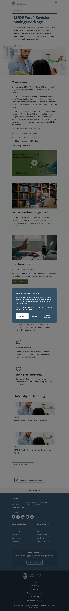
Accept (21, 316)
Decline (34, 316)
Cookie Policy (23, 303)
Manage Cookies (47, 316)
